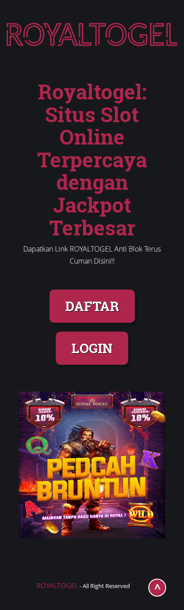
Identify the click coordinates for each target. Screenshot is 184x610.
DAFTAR (92, 306)
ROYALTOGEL (57, 585)
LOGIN (92, 348)
